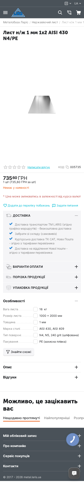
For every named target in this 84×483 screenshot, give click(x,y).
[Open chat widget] (74, 473)
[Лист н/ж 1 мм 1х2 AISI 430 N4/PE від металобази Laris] (42, 105)
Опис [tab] (7, 367)
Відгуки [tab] (9, 377)
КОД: (61, 167)
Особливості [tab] (14, 301)
